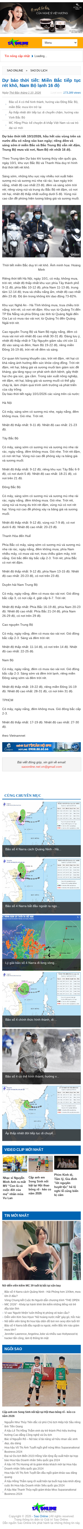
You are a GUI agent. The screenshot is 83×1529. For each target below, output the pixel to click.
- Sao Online (40, 1516)
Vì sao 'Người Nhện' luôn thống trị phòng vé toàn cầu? (36, 1312)
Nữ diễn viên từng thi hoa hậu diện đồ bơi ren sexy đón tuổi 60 (42, 1321)
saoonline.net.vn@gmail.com (41, 766)
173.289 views (72, 92)
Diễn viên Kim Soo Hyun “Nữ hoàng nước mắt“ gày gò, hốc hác (42, 1317)
